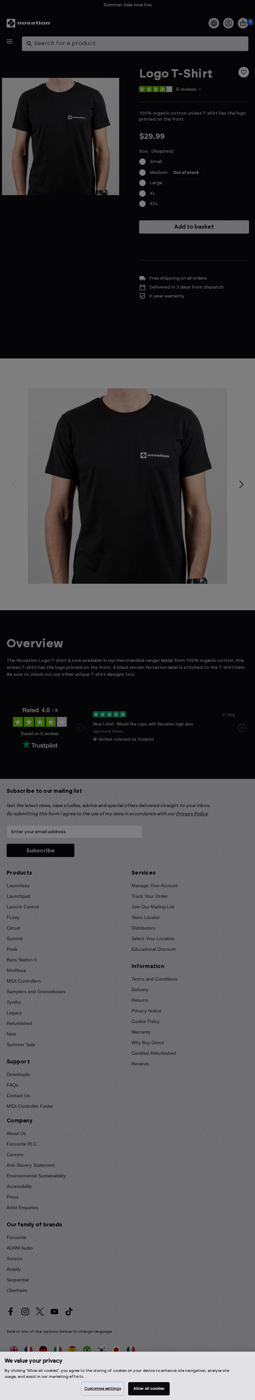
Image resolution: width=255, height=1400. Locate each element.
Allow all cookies (148, 1388)
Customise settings (102, 1388)
